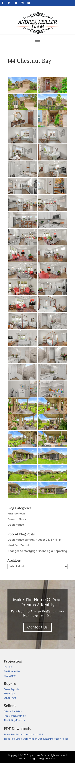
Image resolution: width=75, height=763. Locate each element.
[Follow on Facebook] (2, 2)
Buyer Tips (9, 693)
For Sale (8, 667)
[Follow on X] (9, 2)
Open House (15, 525)
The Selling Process (14, 720)
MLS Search (10, 675)
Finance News (16, 513)
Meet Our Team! (18, 545)
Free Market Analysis (15, 715)
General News (16, 519)
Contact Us (37, 627)
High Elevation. (48, 758)
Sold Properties (12, 671)
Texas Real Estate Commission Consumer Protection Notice (36, 738)
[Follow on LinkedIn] (15, 2)
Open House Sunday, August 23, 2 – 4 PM (34, 540)
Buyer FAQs (10, 697)
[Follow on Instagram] (22, 2)
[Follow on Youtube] (28, 2)
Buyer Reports (11, 689)
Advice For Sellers (13, 711)
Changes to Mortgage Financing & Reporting (37, 551)
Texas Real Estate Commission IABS (23, 734)
